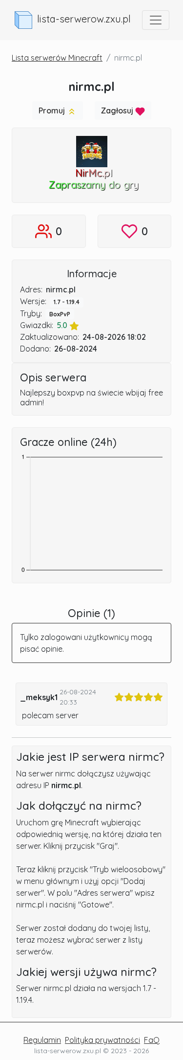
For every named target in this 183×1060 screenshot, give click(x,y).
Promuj (53, 110)
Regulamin (42, 1040)
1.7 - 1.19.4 (67, 302)
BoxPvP (59, 314)
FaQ (152, 1040)
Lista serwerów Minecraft (57, 58)
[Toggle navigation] (155, 20)
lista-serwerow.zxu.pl (84, 19)
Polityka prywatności (102, 1040)
